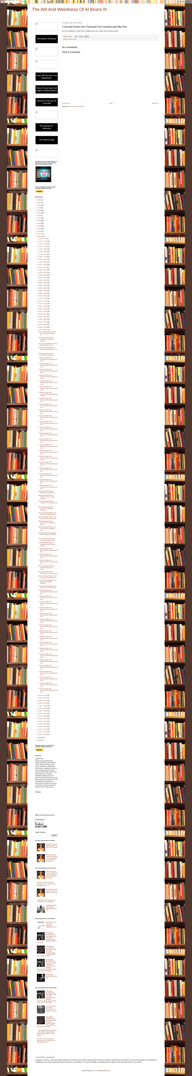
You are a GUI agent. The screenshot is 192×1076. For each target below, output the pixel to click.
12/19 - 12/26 (43, 241)
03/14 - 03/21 (43, 708)
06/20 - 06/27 (43, 309)
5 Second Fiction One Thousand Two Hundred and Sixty (48, 458)
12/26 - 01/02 (43, 238)
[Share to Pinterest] (88, 36)
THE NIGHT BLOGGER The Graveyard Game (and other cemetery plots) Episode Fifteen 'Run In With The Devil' (46, 951)
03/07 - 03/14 (43, 711)
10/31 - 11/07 (43, 259)
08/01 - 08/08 (43, 293)
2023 (39, 208)
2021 (39, 213)
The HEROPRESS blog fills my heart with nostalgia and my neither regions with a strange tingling (47, 1033)
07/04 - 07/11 (43, 303)
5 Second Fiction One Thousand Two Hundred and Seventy (48, 394)
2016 (39, 221)
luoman (95, 1070)
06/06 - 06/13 (43, 314)
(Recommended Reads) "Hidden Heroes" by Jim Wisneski (47, 497)
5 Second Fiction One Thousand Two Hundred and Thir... (48, 661)
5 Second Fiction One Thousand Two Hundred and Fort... (48, 603)
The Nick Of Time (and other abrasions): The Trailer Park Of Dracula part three (46, 1040)
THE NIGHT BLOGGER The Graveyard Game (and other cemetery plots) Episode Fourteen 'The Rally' (47, 937)
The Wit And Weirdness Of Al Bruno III (69, 9)
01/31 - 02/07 (43, 724)
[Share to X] (84, 36)
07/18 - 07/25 (43, 298)
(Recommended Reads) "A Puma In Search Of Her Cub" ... (48, 349)
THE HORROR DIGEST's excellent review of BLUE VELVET (47, 544)
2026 (39, 200)
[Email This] (79, 36)
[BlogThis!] (81, 36)
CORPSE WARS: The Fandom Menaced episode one (51, 908)
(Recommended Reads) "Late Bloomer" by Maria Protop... (48, 586)
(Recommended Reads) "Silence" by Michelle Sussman (46, 508)
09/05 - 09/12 (43, 280)
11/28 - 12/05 (43, 249)
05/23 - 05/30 (43, 319)
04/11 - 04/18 (43, 698)
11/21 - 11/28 (43, 251)
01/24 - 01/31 (43, 726)
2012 (39, 231)
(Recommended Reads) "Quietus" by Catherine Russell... (46, 339)
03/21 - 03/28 (43, 706)
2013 (39, 228)
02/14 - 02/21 (43, 718)
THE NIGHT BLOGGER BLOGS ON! (51, 976)
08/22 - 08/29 (43, 285)
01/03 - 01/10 (43, 734)
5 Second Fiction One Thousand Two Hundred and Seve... (48, 359)
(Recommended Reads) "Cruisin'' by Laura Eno (46, 354)
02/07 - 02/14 (43, 721)
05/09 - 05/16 (43, 324)
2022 (39, 210)
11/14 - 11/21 (43, 254)
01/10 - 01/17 (43, 731)
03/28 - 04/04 (43, 703)
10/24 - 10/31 (43, 262)
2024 (39, 205)
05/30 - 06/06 (43, 316)
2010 (39, 236)
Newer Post (66, 103)
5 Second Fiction (71, 39)
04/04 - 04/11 (43, 700)
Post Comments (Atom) (77, 106)
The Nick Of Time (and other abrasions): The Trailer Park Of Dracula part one (46, 884)
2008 (39, 740)
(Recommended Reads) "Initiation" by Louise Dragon (48, 572)
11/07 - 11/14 (43, 257)
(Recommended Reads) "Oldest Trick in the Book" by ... (48, 502)
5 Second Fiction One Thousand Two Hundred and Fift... (48, 463)
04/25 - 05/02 (43, 329)
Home (111, 103)
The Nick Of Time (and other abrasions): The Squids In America (51, 1008)
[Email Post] (75, 36)
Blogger (107, 1070)
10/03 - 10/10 (43, 270)
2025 (39, 202)
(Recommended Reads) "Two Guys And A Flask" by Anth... (48, 517)
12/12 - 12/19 (43, 244)
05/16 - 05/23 (43, 322)
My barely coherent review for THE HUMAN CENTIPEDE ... (47, 534)
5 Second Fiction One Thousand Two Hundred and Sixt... (48, 400)
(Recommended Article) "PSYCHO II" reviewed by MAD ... (47, 522)
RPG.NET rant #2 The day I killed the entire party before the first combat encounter (51, 858)
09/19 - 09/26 (43, 275)
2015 (39, 223)
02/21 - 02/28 (43, 716)
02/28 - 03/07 (43, 713)
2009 (39, 737)
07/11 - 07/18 (43, 301)
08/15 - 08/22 (43, 288)
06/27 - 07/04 (43, 306)
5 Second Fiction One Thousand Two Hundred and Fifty (48, 597)
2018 (39, 215)
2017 (39, 218)
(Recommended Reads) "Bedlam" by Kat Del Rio (47, 492)
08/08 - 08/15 (43, 290)
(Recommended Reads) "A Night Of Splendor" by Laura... (47, 567)
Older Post (155, 103)
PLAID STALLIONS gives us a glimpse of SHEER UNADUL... (47, 581)
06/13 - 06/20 (43, 311)
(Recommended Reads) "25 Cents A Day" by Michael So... (47, 528)
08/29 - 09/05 (43, 283)
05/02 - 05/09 (43, 327)
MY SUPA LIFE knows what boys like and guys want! (47, 539)
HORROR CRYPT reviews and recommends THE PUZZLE (46, 901)
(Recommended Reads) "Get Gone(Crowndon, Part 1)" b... (47, 333)
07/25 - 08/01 (43, 296)
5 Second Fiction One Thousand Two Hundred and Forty (48, 655)
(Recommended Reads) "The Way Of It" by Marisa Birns (47, 513)
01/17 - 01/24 (43, 729)
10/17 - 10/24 (43, 264)
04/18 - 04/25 (43, 695)
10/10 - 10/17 (43, 267)
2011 (39, 234)
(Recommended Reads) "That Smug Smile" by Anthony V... (48, 576)
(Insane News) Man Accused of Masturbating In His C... (48, 344)
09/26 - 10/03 (43, 272)
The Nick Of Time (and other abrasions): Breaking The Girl (51, 924)
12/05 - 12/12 (43, 246)
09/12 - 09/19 (43, 277)
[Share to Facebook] (86, 36)
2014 (39, 226)
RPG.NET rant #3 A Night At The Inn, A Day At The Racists (51, 845)
